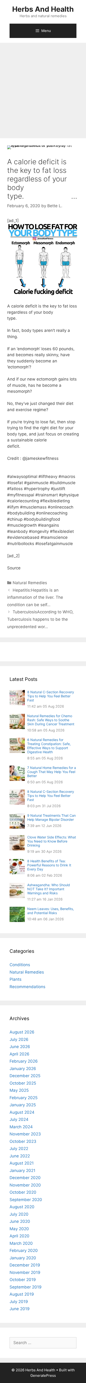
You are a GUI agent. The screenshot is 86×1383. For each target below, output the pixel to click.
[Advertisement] (43, 88)
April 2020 (19, 1236)
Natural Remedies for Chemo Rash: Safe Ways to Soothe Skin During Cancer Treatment (50, 720)
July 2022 (19, 1148)
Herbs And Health (43, 9)
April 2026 (19, 1054)
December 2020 (25, 1177)
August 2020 (22, 1206)
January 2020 (23, 1258)
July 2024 (19, 1119)
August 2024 (22, 1112)
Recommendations (27, 986)
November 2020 (25, 1185)
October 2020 (23, 1192)
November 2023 (25, 1134)
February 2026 (24, 1061)
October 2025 (23, 1083)
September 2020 (26, 1199)
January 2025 (23, 1104)
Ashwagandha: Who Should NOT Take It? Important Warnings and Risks (48, 889)
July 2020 (19, 1214)
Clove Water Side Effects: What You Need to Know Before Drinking (51, 841)
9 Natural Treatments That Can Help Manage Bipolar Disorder (51, 817)
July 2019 (19, 1301)
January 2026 (23, 1068)
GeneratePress (43, 1375)
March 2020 (21, 1243)
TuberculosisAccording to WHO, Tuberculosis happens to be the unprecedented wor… (40, 619)
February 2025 (24, 1097)
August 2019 (22, 1294)
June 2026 (20, 1046)
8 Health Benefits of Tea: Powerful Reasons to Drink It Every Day (49, 865)
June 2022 (20, 1156)
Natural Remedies (30, 582)
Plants (16, 979)
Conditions (20, 964)
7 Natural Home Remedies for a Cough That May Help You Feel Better (51, 772)
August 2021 (22, 1163)
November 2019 (25, 1272)
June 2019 (20, 1308)
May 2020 (19, 1228)
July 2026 (19, 1039)
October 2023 (23, 1141)
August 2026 (22, 1032)
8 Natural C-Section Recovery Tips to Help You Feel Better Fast (50, 696)
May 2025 (19, 1090)
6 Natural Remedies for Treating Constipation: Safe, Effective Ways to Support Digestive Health (49, 746)
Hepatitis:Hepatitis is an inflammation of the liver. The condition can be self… (35, 597)
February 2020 (24, 1250)
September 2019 (26, 1287)
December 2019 (25, 1265)
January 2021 (22, 1170)
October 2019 (23, 1279)
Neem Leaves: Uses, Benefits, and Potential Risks (50, 911)
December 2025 (25, 1075)
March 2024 (21, 1126)
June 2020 (20, 1221)
